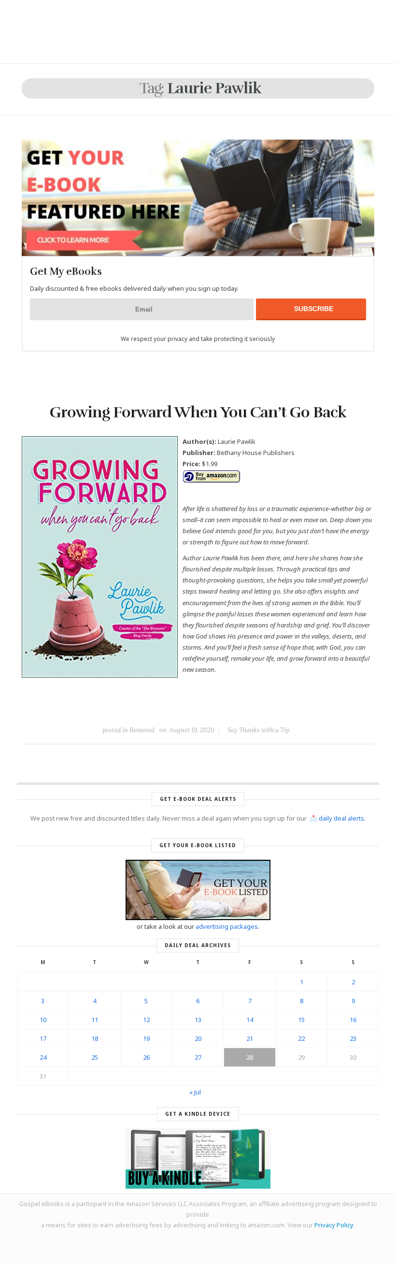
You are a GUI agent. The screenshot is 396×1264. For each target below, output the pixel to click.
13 (198, 1019)
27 (198, 1057)
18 (94, 1038)
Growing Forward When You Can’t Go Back (198, 412)
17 (43, 1038)
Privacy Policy (333, 1225)
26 (146, 1057)
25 (94, 1057)
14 (249, 1019)
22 (301, 1038)
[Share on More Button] (266, 708)
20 (198, 1038)
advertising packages (227, 926)
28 (249, 1057)
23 (353, 1038)
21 (249, 1038)
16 (353, 1019)
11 (94, 1019)
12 (146, 1019)
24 (43, 1057)
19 (146, 1038)
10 (43, 1019)
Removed (142, 730)
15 (301, 1019)
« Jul (195, 1092)
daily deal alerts (341, 818)
